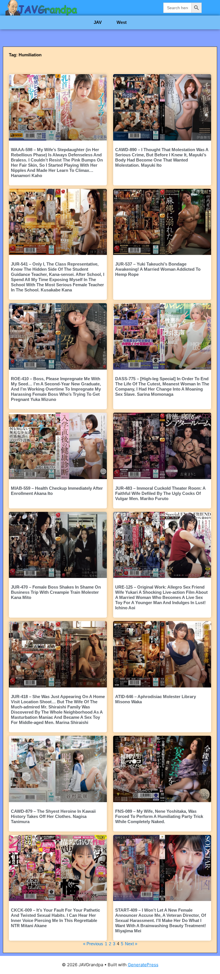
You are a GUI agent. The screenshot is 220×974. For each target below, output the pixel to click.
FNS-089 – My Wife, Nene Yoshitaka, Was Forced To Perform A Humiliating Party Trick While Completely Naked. (159, 816)
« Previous (93, 943)
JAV (98, 22)
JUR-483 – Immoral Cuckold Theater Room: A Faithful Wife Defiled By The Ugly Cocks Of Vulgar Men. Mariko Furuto (160, 493)
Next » (131, 943)
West (122, 22)
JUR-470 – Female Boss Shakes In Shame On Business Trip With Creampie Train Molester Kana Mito (56, 592)
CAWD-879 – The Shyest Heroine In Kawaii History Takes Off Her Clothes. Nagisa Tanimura (53, 816)
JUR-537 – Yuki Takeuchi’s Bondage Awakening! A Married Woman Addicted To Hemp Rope (158, 269)
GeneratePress (143, 964)
